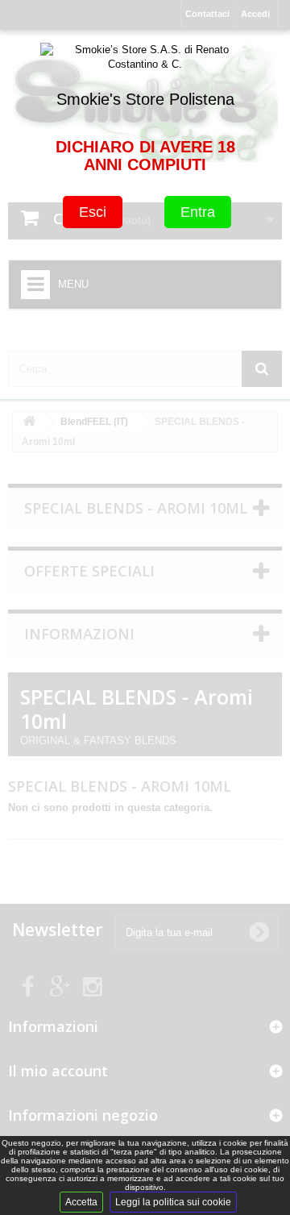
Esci (92, 212)
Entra (197, 212)
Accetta (81, 1202)
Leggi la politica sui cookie (173, 1202)
